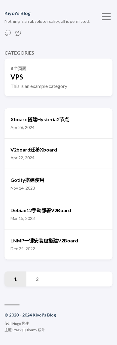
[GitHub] (8, 35)
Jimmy (31, 330)
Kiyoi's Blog (17, 13)
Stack (17, 330)
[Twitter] (18, 35)
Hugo (16, 323)
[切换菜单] (106, 16)
